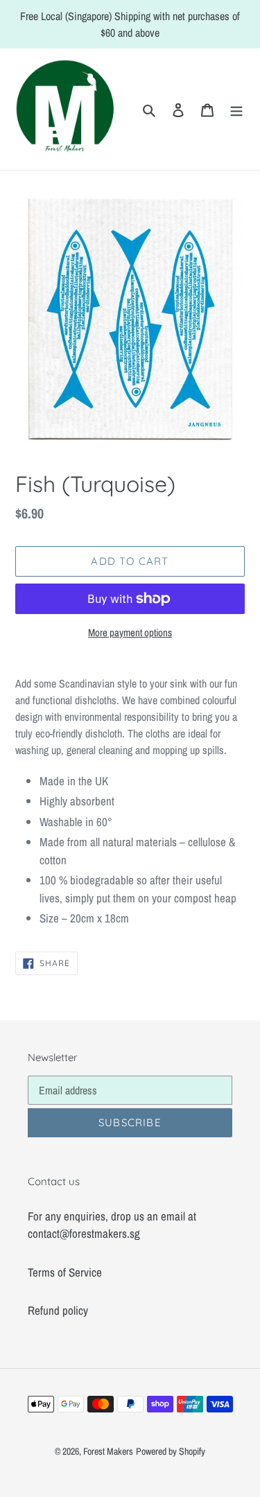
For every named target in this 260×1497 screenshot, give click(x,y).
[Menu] (236, 109)
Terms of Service (65, 1272)
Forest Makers (108, 1451)
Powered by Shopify (170, 1451)
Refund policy (58, 1310)
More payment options (130, 632)
